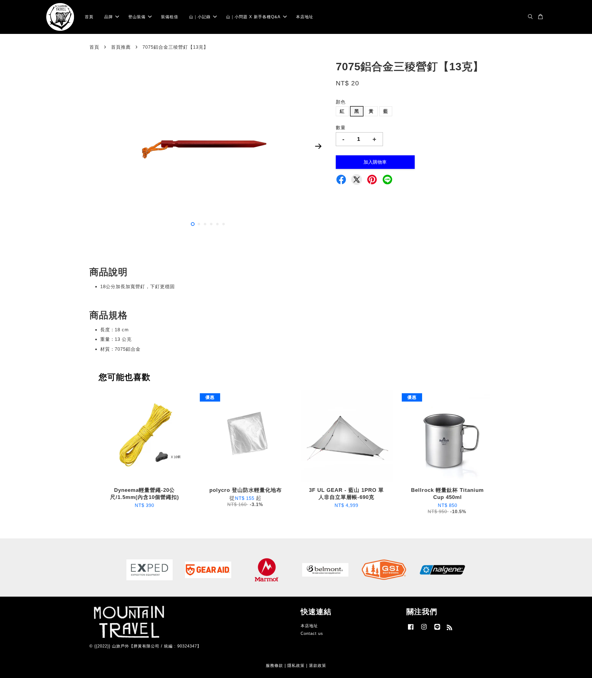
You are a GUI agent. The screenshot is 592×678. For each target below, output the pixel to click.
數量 (341, 127)
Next (318, 146)
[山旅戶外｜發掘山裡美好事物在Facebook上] (410, 629)
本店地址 (304, 16)
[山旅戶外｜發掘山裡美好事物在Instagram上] (424, 629)
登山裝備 (137, 16)
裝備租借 (169, 16)
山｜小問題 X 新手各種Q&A (253, 16)
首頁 (89, 16)
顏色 (341, 101)
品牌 (108, 16)
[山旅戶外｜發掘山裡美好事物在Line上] (437, 629)
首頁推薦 (121, 47)
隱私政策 (296, 665)
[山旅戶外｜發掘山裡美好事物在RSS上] (449, 628)
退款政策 (317, 665)
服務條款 (274, 665)
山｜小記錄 (200, 16)
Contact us (312, 633)
